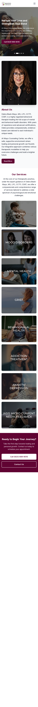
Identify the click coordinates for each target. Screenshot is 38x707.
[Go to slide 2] (17, 53)
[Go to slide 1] (14, 53)
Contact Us (19, 464)
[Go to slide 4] (21, 53)
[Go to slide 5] (23, 53)
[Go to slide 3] (19, 53)
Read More (8, 161)
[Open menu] (34, 4)
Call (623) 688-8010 (12, 42)
